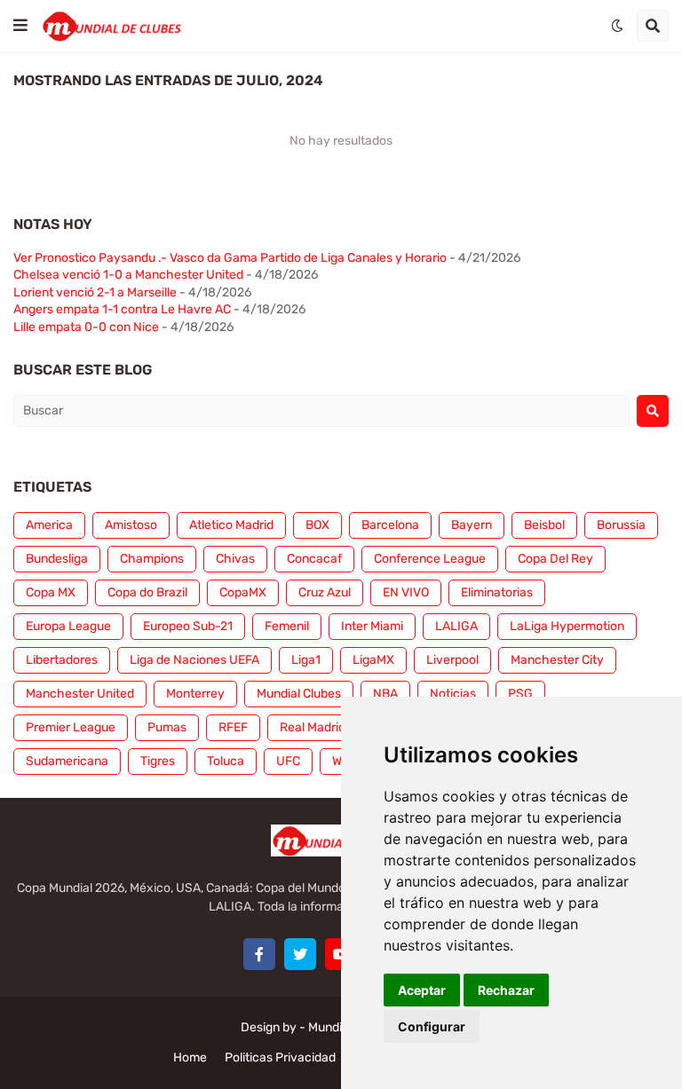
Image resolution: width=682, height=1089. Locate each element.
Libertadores (62, 659)
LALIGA (456, 626)
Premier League (70, 727)
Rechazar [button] (506, 990)
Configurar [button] (431, 1026)
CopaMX (242, 592)
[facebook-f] (259, 954)
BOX (317, 525)
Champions (152, 558)
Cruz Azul (324, 592)
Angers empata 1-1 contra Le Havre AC (122, 309)
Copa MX (50, 592)
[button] (20, 26)
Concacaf (314, 558)
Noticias (453, 693)
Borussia (621, 525)
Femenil (287, 626)
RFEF (233, 727)
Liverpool (452, 659)
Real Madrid (312, 727)
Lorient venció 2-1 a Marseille (95, 292)
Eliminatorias (497, 592)
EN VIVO (406, 592)
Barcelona (390, 525)
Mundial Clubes (299, 693)
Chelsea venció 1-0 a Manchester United (128, 274)
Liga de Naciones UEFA (194, 659)
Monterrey (195, 693)
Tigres (157, 761)
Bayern (471, 525)
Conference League (430, 558)
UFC (288, 761)
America (49, 525)
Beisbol (544, 525)
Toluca (225, 761)
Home (190, 1057)
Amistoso (131, 525)
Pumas (166, 727)
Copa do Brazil (147, 592)
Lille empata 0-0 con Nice (86, 327)
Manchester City (557, 659)
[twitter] (300, 954)
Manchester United (80, 693)
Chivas (235, 558)
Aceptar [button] (422, 990)
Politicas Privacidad (280, 1057)
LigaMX (373, 659)
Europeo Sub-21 (188, 626)
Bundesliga (57, 558)
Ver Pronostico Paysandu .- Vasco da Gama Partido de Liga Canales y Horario (230, 257)
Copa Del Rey (555, 558)
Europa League (68, 626)
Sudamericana (67, 761)
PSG (520, 693)
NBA (385, 693)
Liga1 (306, 659)
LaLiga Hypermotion (567, 626)
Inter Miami (372, 626)
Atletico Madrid (231, 525)
